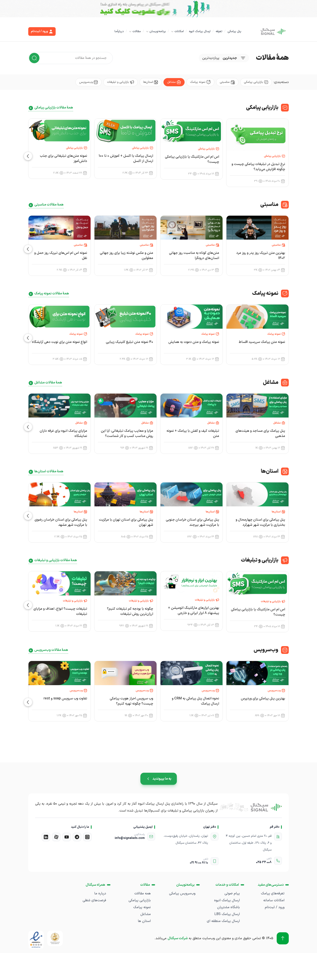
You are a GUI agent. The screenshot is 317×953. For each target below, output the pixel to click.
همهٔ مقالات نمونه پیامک (51, 293)
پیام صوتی (232, 893)
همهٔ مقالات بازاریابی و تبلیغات (55, 560)
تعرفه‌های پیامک (272, 893)
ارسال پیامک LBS (227, 914)
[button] (28, 156)
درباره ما (100, 893)
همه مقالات (142, 893)
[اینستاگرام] (87, 837)
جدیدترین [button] (230, 58)
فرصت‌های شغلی (94, 900)
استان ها (144, 921)
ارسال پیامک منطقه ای (223, 921)
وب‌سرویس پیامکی (182, 893)
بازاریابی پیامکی (253, 82)
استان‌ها (148, 82)
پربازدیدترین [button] (210, 58)
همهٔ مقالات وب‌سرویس (51, 650)
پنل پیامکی (234, 31)
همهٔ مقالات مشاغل (48, 382)
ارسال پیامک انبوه (199, 31)
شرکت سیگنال (178, 938)
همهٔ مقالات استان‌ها (48, 471)
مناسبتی (225, 82)
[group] (257, 152)
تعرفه (219, 31)
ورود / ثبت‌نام (274, 907)
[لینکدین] (46, 837)
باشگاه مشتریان (228, 907)
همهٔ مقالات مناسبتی (49, 204)
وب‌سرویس (86, 82)
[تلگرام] (77, 837)
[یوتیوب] (66, 837)
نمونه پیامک (198, 82)
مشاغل (171, 82)
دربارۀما (119, 31)
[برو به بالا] (283, 938)
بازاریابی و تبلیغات (118, 82)
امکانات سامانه (273, 900)
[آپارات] (56, 837)
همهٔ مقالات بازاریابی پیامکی (53, 107)
